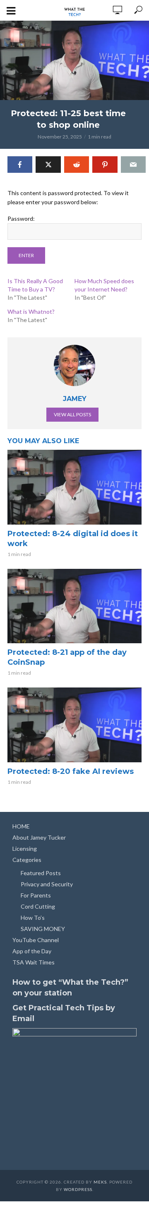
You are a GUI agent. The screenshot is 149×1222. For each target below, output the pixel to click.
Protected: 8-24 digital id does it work (72, 538)
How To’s (33, 917)
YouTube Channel (35, 939)
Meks (100, 1181)
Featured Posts (41, 872)
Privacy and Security (47, 884)
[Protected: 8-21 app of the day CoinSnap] (74, 606)
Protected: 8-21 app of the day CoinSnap (67, 657)
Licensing (24, 848)
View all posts (72, 414)
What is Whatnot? (31, 311)
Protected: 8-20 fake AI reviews (70, 771)
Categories (26, 859)
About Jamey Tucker (39, 837)
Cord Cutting (38, 906)
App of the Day (31, 951)
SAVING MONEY (43, 928)
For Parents (36, 895)
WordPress (78, 1189)
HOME (21, 826)
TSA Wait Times (33, 962)
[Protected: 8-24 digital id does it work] (74, 487)
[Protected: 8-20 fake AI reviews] (74, 724)
